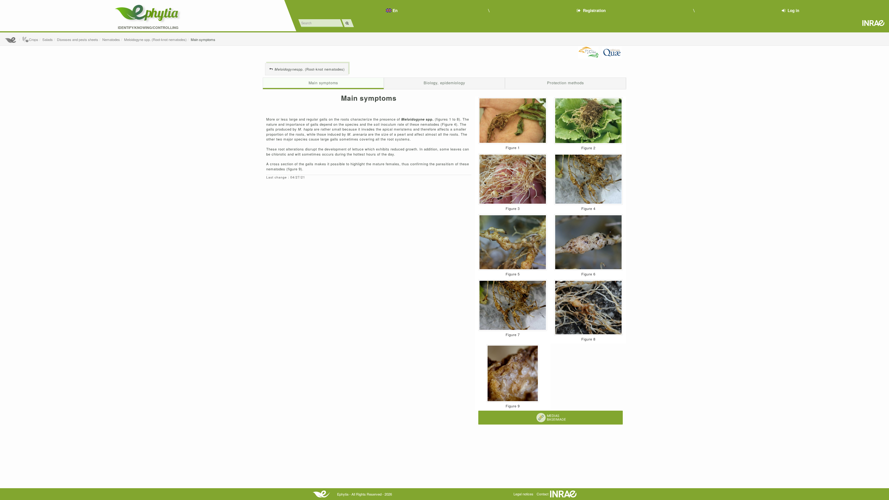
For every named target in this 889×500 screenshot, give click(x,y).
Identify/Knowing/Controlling (148, 27)
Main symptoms (203, 39)
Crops (33, 39)
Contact (542, 493)
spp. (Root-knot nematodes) (310, 69)
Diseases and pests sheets (77, 39)
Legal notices (523, 493)
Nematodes (111, 39)
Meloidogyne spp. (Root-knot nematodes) (155, 39)
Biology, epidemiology (444, 82)
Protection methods (565, 82)
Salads (47, 39)
